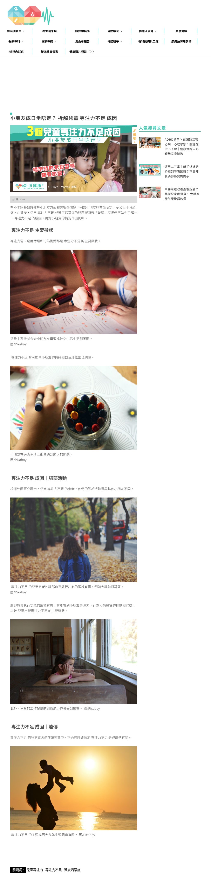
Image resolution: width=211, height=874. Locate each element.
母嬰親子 (113, 41)
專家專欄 (47, 41)
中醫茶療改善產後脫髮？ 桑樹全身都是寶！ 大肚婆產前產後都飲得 (182, 194)
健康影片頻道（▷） (82, 51)
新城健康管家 (49, 51)
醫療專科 (14, 41)
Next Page (74, 857)
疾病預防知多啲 (181, 41)
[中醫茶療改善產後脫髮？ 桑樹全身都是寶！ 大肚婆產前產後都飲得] (150, 191)
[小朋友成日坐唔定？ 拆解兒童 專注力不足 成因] (73, 157)
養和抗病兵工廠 (148, 41)
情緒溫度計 (146, 31)
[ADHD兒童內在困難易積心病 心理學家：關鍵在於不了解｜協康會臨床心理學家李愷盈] (150, 141)
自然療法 (113, 31)
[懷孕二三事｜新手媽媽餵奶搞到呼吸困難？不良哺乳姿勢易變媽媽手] (150, 169)
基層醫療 (181, 31)
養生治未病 (49, 31)
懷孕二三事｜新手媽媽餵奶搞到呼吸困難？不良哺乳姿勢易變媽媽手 (182, 171)
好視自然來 (16, 51)
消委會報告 (82, 41)
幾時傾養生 (14, 31)
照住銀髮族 (82, 31)
